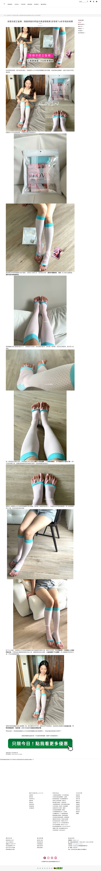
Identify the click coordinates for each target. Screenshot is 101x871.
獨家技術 (31, 797)
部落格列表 (9, 15)
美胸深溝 (78, 797)
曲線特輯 (30, 4)
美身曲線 (78, 795)
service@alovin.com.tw (78, 844)
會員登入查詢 (40, 840)
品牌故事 (31, 795)
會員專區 (36, 4)
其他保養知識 (81, 32)
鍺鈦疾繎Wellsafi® (10, 840)
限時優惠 (10, 4)
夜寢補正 (81, 28)
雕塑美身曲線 (81, 24)
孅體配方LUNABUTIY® (11, 844)
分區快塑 (23, 4)
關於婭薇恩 (43, 4)
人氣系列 (16, 4)
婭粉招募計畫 (40, 842)
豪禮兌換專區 (40, 847)
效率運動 (80, 30)
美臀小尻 (80, 26)
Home (5, 15)
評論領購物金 (40, 844)
